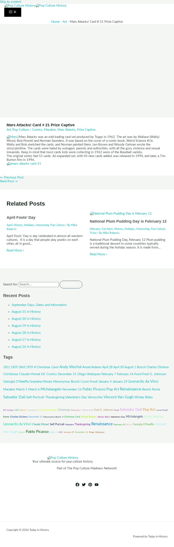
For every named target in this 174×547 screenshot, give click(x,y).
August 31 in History (26, 311)
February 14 (125, 374)
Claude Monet (29, 374)
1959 (29, 367)
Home (55, 21)
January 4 (105, 381)
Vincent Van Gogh (119, 397)
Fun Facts (107, 229)
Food (137, 374)
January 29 (120, 381)
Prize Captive (86, 129)
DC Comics (49, 374)
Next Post (9, 181)
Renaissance (130, 389)
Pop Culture (20, 129)
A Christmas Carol (46, 367)
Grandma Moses (40, 381)
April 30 (118, 367)
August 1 (130, 367)
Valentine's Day (76, 397)
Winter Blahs (144, 397)
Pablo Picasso (94, 389)
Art (65, 21)
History (18, 225)
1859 (14, 367)
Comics (37, 129)
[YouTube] (96, 485)
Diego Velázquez (89, 374)
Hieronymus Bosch (66, 381)
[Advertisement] (87, 56)
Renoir (146, 389)
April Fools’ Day (21, 217)
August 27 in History (26, 339)
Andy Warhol (70, 367)
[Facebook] (77, 485)
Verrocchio (95, 397)
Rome (156, 389)
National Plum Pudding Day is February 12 (128, 221)
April (9, 225)
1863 (21, 367)
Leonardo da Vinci (143, 381)
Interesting (42, 225)
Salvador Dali (14, 397)
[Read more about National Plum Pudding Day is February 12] (121, 213)
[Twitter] (84, 485)
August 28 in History (26, 332)
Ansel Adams (91, 367)
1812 (6, 367)
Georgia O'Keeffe (16, 381)
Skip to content (10, 1)
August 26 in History (26, 346)
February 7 (108, 374)
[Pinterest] (90, 485)
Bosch (141, 367)
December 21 (67, 374)
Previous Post (12, 177)
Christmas (10, 374)
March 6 (34, 389)
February (95, 229)
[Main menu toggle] (12, 12)
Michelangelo (51, 389)
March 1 (21, 389)
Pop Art (112, 389)
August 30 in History (26, 318)
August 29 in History (26, 325)
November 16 (72, 389)
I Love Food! (89, 381)
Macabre (50, 129)
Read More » (15, 250)
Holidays (29, 225)
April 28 (107, 367)
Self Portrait (35, 397)
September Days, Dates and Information (39, 305)
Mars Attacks (66, 129)
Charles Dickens (157, 367)
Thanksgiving (55, 397)
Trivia (93, 233)
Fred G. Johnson (154, 374)
